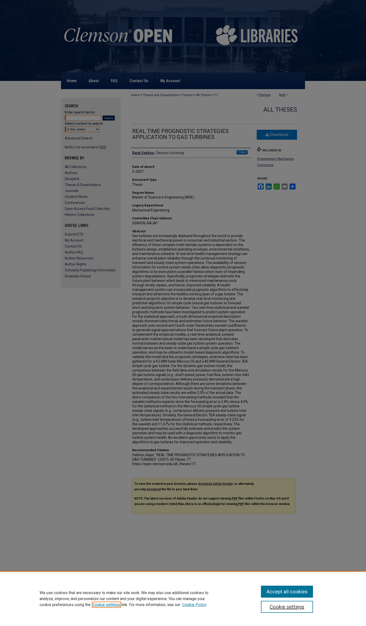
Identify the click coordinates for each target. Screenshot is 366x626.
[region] (183, 598)
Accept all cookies (286, 592)
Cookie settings (106, 604)
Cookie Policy (194, 604)
